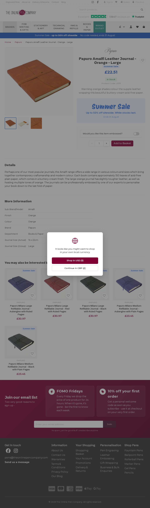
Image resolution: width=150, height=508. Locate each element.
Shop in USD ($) (75, 260)
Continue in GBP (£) (75, 268)
